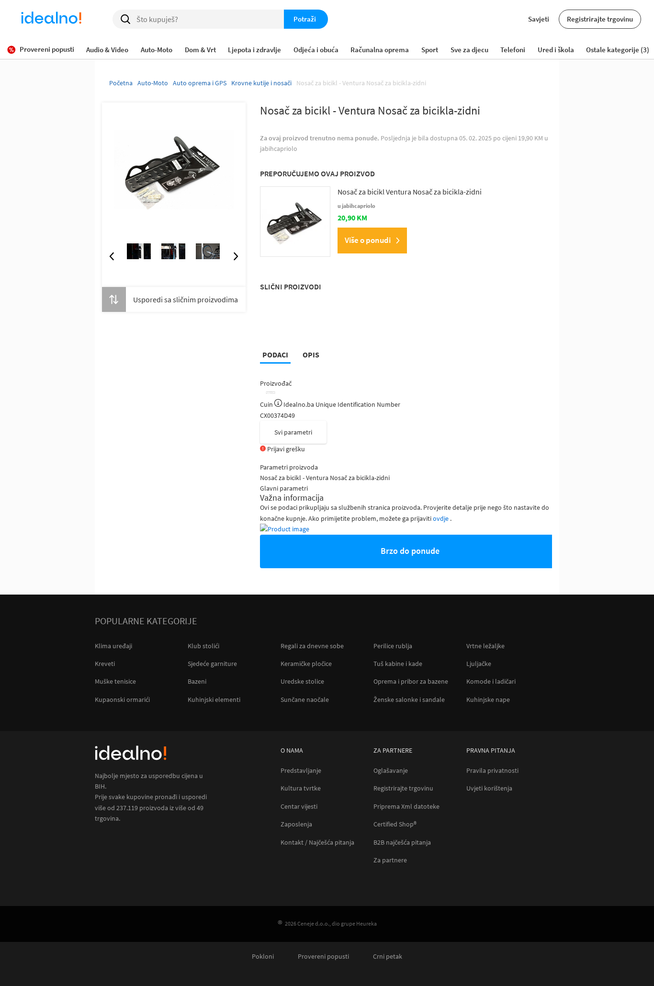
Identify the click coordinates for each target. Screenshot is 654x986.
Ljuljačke (478, 663)
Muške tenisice (115, 681)
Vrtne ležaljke (485, 646)
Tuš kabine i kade (397, 663)
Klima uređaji (113, 646)
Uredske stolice (302, 681)
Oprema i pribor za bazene (410, 681)
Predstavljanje (301, 771)
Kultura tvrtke (301, 788)
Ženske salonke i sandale (409, 699)
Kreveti (105, 663)
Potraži (304, 18)
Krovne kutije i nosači (261, 83)
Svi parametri (293, 432)
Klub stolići (203, 646)
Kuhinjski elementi (214, 699)
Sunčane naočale (305, 699)
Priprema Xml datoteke (406, 807)
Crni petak (387, 956)
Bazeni (197, 681)
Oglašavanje (390, 771)
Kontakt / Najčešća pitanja (317, 842)
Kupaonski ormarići (122, 699)
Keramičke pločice (306, 663)
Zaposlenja (296, 824)
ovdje (441, 518)
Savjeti (538, 18)
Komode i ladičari (491, 681)
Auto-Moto (152, 83)
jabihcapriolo (278, 148)
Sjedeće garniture (212, 663)
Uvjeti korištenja (489, 788)
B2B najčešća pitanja (402, 842)
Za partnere (390, 860)
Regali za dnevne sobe (312, 646)
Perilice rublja (392, 646)
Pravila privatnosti (492, 771)
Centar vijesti (299, 807)
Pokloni (263, 956)
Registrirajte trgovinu (600, 18)
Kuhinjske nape (488, 699)
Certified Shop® (395, 824)
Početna (121, 83)
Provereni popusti (323, 956)
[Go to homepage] (51, 19)
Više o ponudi (368, 240)
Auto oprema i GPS (199, 83)
